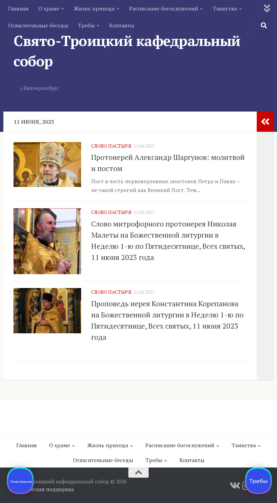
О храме (48, 8)
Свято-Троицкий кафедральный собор (127, 50)
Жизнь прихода (94, 8)
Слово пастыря (111, 146)
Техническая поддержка (44, 489)
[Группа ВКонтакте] (234, 485)
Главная (18, 8)
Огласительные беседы (38, 25)
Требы (86, 25)
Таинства (224, 8)
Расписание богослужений (163, 8)
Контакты (121, 25)
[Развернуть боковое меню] (265, 122)
